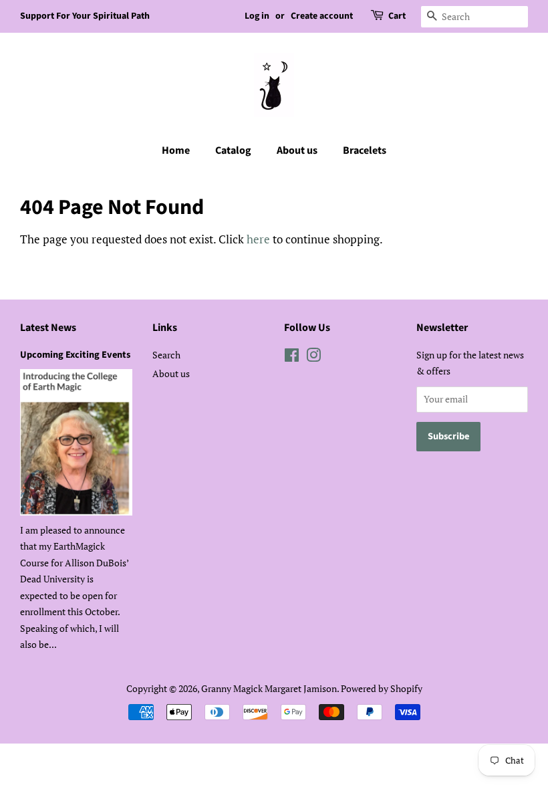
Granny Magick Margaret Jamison (269, 688)
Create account (322, 16)
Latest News (48, 327)
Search (166, 354)
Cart (397, 16)
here (258, 239)
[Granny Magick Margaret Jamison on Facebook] (291, 357)
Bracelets (364, 150)
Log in (257, 16)
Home (176, 150)
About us (297, 150)
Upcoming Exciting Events (75, 355)
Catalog (233, 150)
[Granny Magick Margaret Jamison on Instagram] (313, 357)
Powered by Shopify (381, 688)
